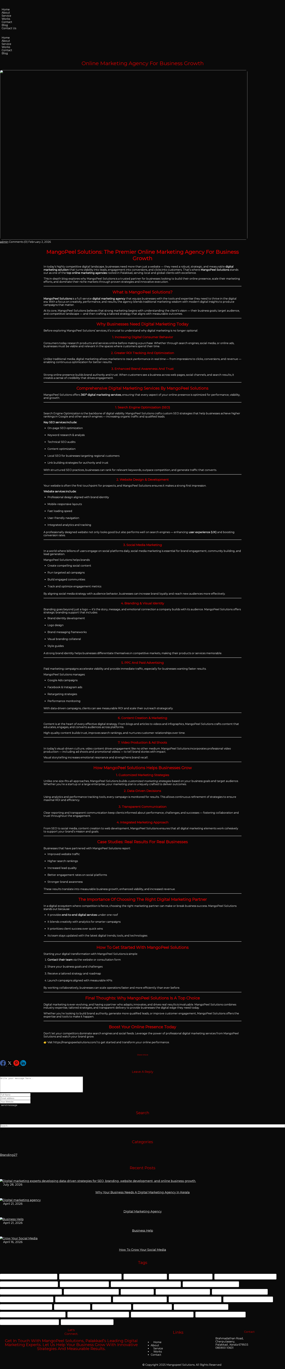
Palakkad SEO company (152, 1306)
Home (6, 9)
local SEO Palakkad (137, 1291)
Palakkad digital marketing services (139, 1299)
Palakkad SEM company (111, 1306)
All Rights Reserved (209, 1364)
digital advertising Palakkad (190, 1276)
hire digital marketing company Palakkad (31, 1291)
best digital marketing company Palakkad (90, 1276)
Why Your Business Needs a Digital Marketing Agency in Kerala (142, 1192)
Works (6, 18)
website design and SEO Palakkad (87, 1322)
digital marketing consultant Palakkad (29, 1284)
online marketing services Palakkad (183, 1291)
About (6, 12)
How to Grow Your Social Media (142, 1250)
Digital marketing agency (143, 1211)
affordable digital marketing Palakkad (28, 1276)
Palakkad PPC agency (72, 1306)
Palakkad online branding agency (26, 1306)
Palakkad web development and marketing (32, 1314)
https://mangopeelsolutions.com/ (75, 1042)
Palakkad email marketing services (195, 1299)
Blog (5, 25)
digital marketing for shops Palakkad (211, 1284)
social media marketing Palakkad (220, 1314)
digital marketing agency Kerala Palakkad (245, 1276)
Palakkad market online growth (248, 1299)
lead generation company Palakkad (91, 1291)
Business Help (142, 1230)
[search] (2, 1129)
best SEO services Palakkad (145, 1276)
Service (6, 15)
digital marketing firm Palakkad (84, 1284)
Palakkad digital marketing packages (83, 1299)
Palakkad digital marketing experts (26, 1299)
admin (4, 241)
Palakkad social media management (201, 1306)
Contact (7, 22)
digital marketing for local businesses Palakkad (145, 1284)
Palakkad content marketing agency (239, 1291)
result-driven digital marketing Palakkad (98, 1314)
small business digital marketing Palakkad (162, 1314)
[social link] (3, 1065)
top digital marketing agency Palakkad (29, 1322)
